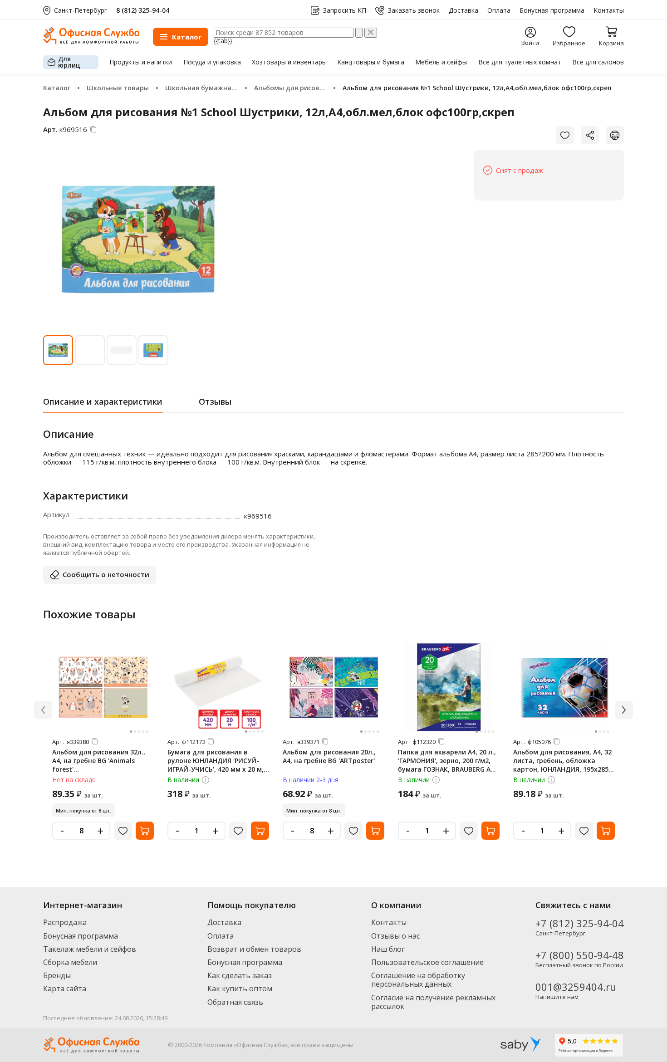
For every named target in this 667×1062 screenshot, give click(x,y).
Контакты (608, 10)
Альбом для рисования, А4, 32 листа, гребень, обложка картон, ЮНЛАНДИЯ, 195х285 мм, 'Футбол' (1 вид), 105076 (562, 765)
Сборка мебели (70, 962)
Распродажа (65, 922)
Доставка (463, 10)
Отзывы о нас (395, 936)
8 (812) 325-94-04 (142, 10)
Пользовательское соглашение (427, 962)
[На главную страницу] (91, 42)
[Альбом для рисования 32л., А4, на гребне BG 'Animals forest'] (103, 687)
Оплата (498, 10)
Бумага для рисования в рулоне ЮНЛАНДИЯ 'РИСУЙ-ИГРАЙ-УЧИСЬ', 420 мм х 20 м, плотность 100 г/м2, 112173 (215, 765)
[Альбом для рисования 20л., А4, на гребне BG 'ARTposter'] (333, 687)
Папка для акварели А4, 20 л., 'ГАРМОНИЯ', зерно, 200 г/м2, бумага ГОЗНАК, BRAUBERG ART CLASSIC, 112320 (448, 765)
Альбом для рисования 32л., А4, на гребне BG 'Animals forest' (98, 760)
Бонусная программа (552, 10)
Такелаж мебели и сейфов (89, 949)
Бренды (57, 975)
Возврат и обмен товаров (254, 949)
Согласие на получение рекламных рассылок (433, 1002)
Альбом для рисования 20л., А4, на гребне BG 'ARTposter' (329, 756)
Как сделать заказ (239, 975)
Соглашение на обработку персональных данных (418, 979)
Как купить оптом (239, 988)
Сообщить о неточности (106, 574)
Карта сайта (64, 988)
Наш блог (388, 949)
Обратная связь (235, 1002)
